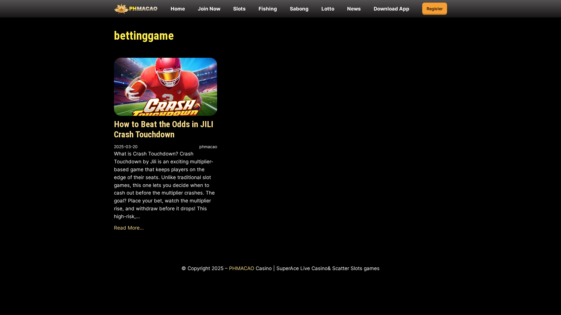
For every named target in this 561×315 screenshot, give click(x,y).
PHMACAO (241, 268)
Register (435, 8)
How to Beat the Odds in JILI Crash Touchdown (163, 129)
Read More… (129, 228)
